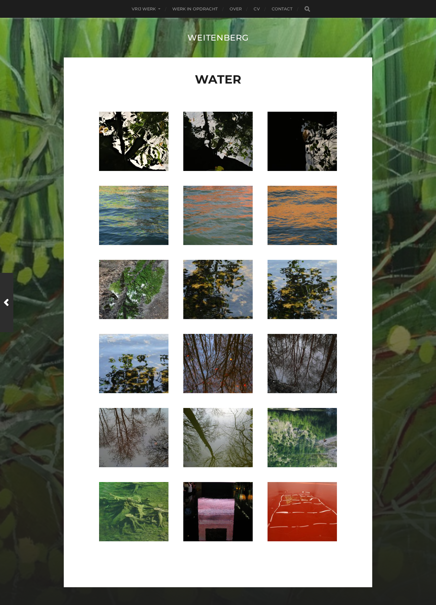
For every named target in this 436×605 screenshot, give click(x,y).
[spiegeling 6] (133, 289)
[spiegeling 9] (302, 511)
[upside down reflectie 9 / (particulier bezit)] (302, 289)
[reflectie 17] (133, 437)
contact (282, 9)
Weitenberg (218, 38)
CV (257, 9)
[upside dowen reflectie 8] (133, 363)
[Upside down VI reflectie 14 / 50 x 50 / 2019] (302, 141)
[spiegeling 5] (133, 511)
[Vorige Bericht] (6, 302)
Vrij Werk (144, 9)
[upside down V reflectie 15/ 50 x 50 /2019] (218, 141)
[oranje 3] (218, 215)
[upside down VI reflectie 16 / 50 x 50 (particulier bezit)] (133, 141)
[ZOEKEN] (307, 9)
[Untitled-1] (218, 511)
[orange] (302, 215)
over (236, 9)
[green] (133, 215)
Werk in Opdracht (195, 9)
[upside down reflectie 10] (218, 289)
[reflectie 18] (302, 363)
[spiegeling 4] (302, 437)
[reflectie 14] (218, 363)
